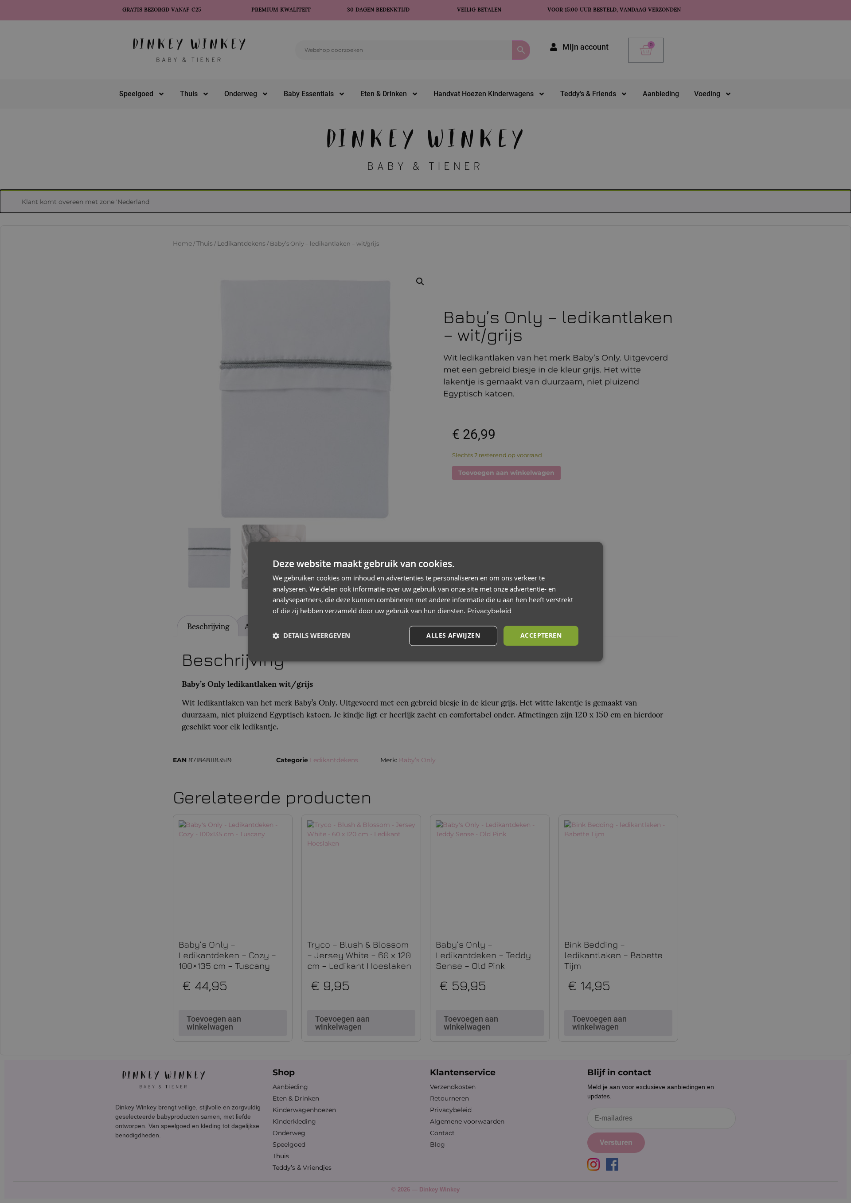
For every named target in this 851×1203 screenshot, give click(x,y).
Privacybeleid (489, 611)
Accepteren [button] (541, 635)
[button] (311, 636)
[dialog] (425, 601)
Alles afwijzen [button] (453, 635)
